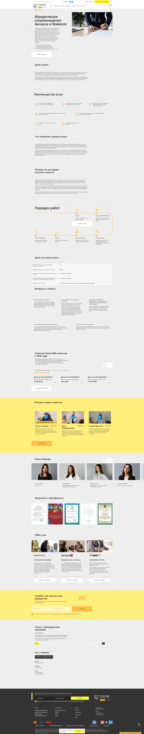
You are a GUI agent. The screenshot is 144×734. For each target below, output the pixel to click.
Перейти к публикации (44, 580)
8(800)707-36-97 (100, 709)
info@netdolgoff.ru (39, 633)
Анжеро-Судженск (81, 643)
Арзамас (93, 643)
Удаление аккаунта (94, 725)
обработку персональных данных (57, 701)
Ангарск (74, 643)
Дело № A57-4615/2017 (43, 377)
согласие (49, 701)
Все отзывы (42, 443)
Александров (51, 643)
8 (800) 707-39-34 (38, 667)
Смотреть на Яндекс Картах (44, 656)
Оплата (77, 710)
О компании (58, 707)
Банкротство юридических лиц (41, 710)
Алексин (57, 643)
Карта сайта (106, 725)
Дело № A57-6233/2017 (70, 377)
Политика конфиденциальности (56, 725)
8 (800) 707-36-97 (89, 1)
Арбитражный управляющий (41, 715)
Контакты (77, 714)
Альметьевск (63, 643)
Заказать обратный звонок (102, 1)
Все (103, 643)
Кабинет (109, 5)
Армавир (99, 643)
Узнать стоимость (41, 54)
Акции (56, 715)
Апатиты (88, 643)
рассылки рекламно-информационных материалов (76, 701)
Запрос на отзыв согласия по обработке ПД (75, 725)
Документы (78, 712)
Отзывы (56, 713)
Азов (46, 643)
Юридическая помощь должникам (61, 370)
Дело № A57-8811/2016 (97, 377)
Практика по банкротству (60, 710)
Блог (76, 717)
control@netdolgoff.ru (39, 674)
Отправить (82, 608)
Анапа (69, 643)
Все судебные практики (42, 388)
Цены (76, 707)
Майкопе (45, 653)
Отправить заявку (82, 223)
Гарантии (57, 712)
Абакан (41, 643)
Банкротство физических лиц (42, 370)
